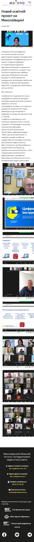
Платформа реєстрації (21, 510)
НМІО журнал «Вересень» (20, 516)
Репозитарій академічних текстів (21, 525)
